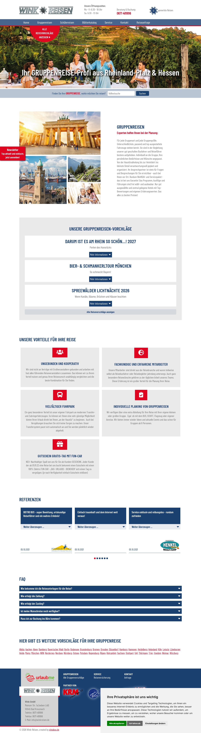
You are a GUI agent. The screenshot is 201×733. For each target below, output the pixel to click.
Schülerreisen (67, 22)
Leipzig (166, 649)
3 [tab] (99, 558)
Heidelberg (142, 649)
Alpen (35, 649)
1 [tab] (95, 558)
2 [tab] (97, 558)
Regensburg (94, 653)
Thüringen (143, 653)
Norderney (49, 653)
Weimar (165, 653)
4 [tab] (102, 558)
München (35, 653)
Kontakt (124, 22)
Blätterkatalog (89, 22)
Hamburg (123, 649)
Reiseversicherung (102, 677)
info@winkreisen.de (185, 190)
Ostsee (76, 653)
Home (26, 22)
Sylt (136, 653)
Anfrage (127, 677)
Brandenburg (86, 649)
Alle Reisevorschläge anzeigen (100, 311)
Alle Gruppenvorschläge (73, 677)
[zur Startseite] (46, 13)
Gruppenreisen (44, 22)
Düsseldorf (113, 649)
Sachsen (121, 653)
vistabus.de (54, 729)
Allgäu (21, 649)
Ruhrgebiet (111, 653)
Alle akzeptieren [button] (116, 723)
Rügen (103, 653)
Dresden (104, 649)
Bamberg (43, 649)
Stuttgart (130, 653)
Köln (160, 649)
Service (108, 22)
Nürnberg (68, 653)
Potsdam (84, 653)
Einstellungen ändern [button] (155, 723)
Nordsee (59, 653)
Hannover (132, 649)
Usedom (157, 653)
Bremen (96, 649)
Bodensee (74, 649)
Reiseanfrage (143, 22)
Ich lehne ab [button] (134, 723)
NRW (42, 653)
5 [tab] (104, 558)
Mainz (27, 653)
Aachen (28, 649)
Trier (151, 653)
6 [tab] (107, 558)
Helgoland (152, 649)
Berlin (66, 649)
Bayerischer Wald (55, 649)
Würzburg (174, 653)
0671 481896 (191, 182)
